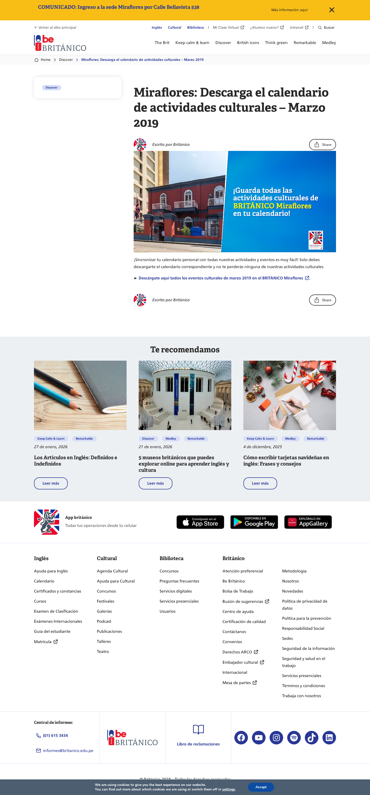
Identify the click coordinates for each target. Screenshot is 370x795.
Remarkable (84, 438)
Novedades (292, 591)
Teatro (103, 651)
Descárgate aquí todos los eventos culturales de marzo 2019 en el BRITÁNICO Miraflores (221, 278)
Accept (261, 787)
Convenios (232, 641)
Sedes (287, 638)
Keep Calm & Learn (51, 438)
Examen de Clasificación (56, 611)
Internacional (235, 672)
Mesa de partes (237, 682)
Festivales (105, 601)
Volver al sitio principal (57, 27)
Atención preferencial (243, 571)
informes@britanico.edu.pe (68, 750)
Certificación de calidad (244, 621)
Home (46, 60)
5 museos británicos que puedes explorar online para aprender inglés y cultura (184, 463)
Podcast (104, 621)
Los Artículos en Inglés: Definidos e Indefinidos (75, 460)
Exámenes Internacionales (58, 621)
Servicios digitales (176, 591)
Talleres (104, 641)
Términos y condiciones (303, 685)
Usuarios (167, 611)
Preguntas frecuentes (179, 581)
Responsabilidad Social (303, 628)
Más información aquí (289, 10)
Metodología (294, 571)
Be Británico (234, 581)
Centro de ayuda (238, 611)
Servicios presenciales (179, 601)
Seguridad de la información (308, 648)
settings (228, 789)
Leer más (55, 485)
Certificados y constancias (57, 591)
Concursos (106, 591)
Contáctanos (234, 631)
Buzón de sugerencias (243, 601)
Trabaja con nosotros (301, 695)
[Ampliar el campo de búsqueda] (320, 27)
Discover (66, 60)
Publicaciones (109, 631)
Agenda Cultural (112, 571)
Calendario (44, 581)
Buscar (329, 27)
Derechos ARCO (237, 652)
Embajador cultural (240, 662)
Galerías (104, 611)
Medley (171, 438)
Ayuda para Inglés (51, 571)
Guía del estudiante (52, 631)
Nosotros (290, 581)
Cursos (40, 601)
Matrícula (43, 641)
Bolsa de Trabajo (238, 591)
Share (326, 145)
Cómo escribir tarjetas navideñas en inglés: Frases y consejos (286, 460)
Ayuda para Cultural (116, 581)
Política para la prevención (306, 618)
